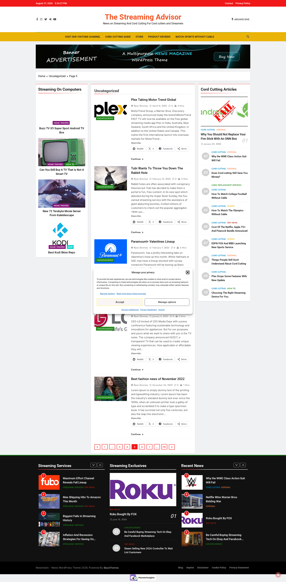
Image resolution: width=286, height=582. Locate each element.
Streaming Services (73, 487)
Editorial (221, 129)
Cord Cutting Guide (118, 36)
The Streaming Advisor (143, 17)
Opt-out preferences (130, 309)
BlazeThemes (111, 567)
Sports (231, 206)
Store (139, 36)
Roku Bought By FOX (123, 514)
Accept (120, 302)
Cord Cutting (208, 129)
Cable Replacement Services (226, 185)
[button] (187, 272)
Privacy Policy (243, 3)
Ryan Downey (141, 105)
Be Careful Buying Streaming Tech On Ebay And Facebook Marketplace (223, 520)
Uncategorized (105, 118)
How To (70, 164)
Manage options (167, 302)
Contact (229, 3)
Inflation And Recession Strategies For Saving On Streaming (78, 520)
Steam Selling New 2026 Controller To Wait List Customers (221, 539)
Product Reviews (159, 36)
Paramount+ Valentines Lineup (153, 241)
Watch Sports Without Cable (194, 36)
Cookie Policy (219, 567)
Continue (136, 159)
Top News (232, 222)
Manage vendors (107, 293)
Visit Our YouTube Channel (82, 36)
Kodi (70, 247)
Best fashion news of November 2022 (158, 379)
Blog (180, 567)
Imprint (161, 309)
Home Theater (61, 122)
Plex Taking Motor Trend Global (153, 100)
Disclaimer (203, 567)
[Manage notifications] (278, 574)
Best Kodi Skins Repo (61, 252)
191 (164, 447)
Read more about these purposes (131, 293)
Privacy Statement (148, 309)
